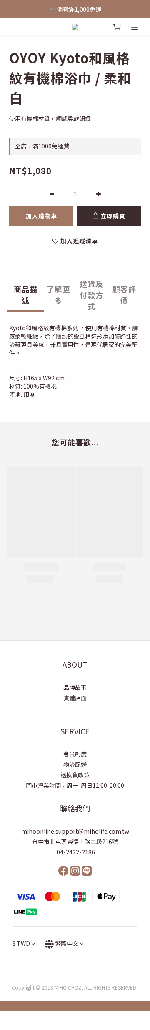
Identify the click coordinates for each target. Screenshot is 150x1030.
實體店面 (75, 697)
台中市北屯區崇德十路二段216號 (75, 841)
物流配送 (75, 764)
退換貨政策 (75, 775)
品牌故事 (75, 687)
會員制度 (75, 754)
